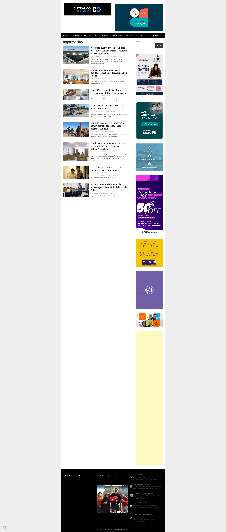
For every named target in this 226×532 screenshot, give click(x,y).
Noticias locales (79, 35)
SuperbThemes (124, 529)
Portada (66, 35)
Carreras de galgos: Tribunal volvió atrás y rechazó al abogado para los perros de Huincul (108, 126)
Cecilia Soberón (114, 56)
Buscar (138, 41)
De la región (118, 35)
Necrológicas (131, 35)
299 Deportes (94, 35)
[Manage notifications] (4, 527)
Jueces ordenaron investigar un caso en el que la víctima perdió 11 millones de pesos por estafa (109, 51)
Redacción (109, 78)
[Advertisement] (149, 398)
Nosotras (154, 35)
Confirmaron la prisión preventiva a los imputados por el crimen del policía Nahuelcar (108, 146)
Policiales (106, 35)
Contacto (143, 35)
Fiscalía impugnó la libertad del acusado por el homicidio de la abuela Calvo (109, 187)
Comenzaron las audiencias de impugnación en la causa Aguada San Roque (109, 73)
